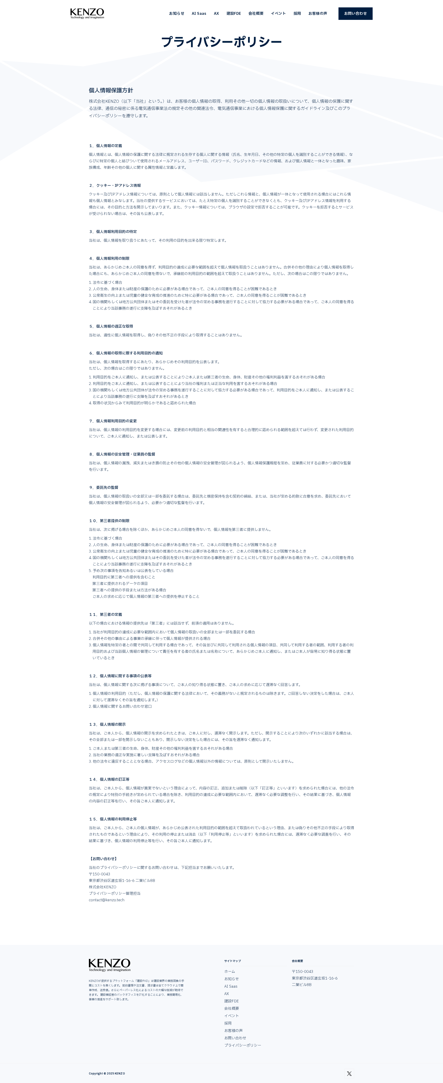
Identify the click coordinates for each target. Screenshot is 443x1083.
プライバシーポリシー (242, 1045)
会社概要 (256, 13)
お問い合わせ (355, 13)
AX (216, 13)
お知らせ (176, 13)
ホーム (229, 971)
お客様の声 (317, 13)
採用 (297, 13)
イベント (278, 13)
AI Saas (199, 13)
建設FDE (234, 13)
